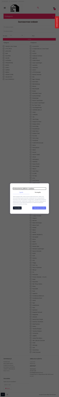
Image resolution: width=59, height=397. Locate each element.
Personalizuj (17, 208)
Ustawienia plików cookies (23, 189)
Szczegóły (38, 192)
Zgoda (21, 192)
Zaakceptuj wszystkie (39, 208)
